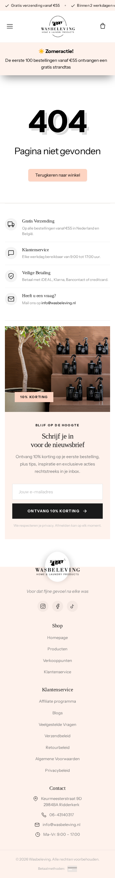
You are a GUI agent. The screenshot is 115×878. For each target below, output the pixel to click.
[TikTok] (72, 606)
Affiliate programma (57, 701)
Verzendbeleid (57, 735)
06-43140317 (61, 814)
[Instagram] (42, 606)
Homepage (57, 637)
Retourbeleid (58, 747)
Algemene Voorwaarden (57, 758)
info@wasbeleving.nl (58, 303)
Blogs (57, 712)
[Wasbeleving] (57, 26)
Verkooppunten (57, 660)
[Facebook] (57, 606)
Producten (57, 648)
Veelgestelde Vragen (57, 724)
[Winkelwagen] (103, 26)
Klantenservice (57, 671)
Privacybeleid (57, 770)
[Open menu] (10, 26)
